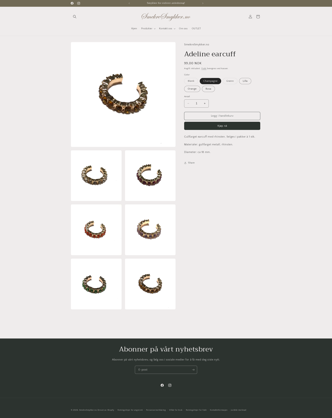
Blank (193, 82)
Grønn (231, 82)
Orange (192, 88)
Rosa (208, 88)
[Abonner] (193, 370)
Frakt (204, 68)
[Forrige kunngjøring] (129, 3)
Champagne (210, 81)
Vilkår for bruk (175, 410)
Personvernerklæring (156, 410)
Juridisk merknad (238, 410)
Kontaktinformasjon (219, 410)
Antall (187, 96)
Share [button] (191, 162)
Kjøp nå (222, 125)
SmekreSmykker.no (88, 410)
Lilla (245, 81)
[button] (75, 16)
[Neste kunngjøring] (203, 3)
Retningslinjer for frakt (196, 410)
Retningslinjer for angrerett (130, 410)
